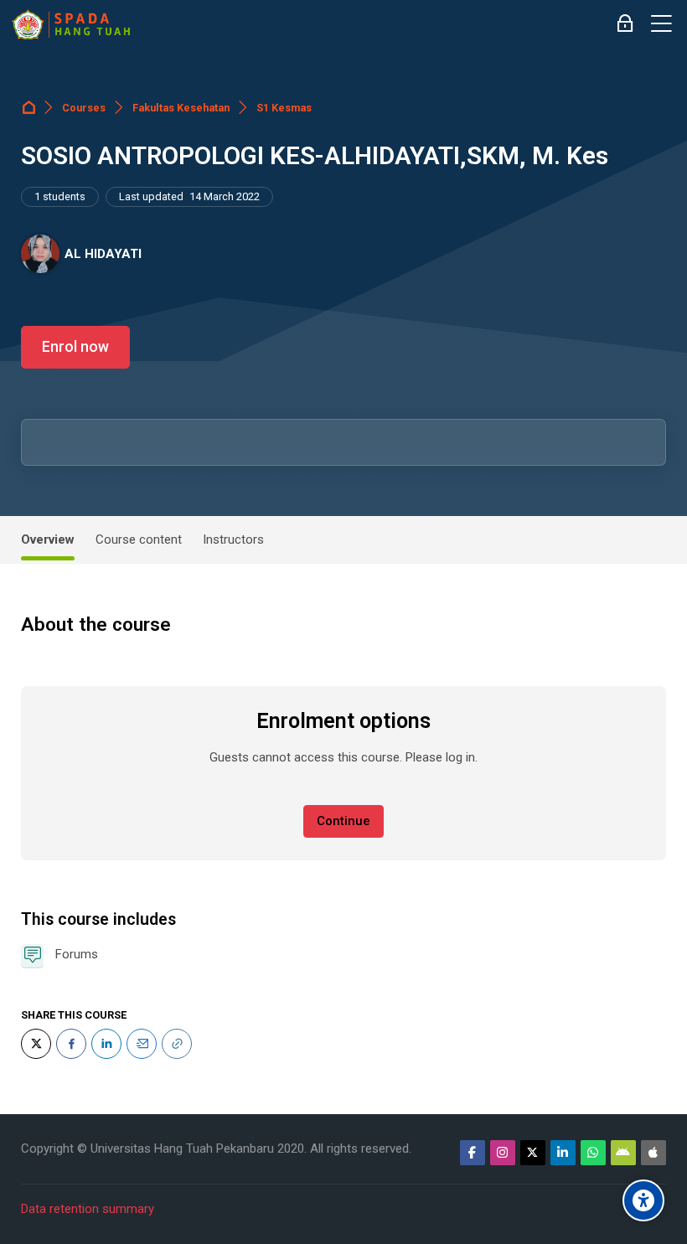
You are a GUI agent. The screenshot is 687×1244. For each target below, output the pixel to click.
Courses (84, 107)
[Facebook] (71, 1044)
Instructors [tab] (233, 539)
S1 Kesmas (284, 107)
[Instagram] (502, 1152)
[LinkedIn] (106, 1044)
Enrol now (75, 346)
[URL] (177, 1044)
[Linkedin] (563, 1152)
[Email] (142, 1044)
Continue (343, 820)
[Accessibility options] (643, 1200)
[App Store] (653, 1152)
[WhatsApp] (593, 1152)
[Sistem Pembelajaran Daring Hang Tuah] (70, 24)
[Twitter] (36, 1044)
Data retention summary (87, 1208)
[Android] (623, 1152)
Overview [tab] (48, 539)
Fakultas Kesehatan (181, 107)
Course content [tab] (139, 539)
